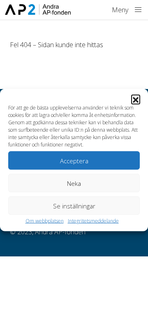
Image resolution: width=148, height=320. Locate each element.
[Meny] (138, 10)
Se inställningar (74, 205)
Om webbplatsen (44, 220)
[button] (136, 99)
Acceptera (74, 160)
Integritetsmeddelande (93, 220)
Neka (74, 183)
